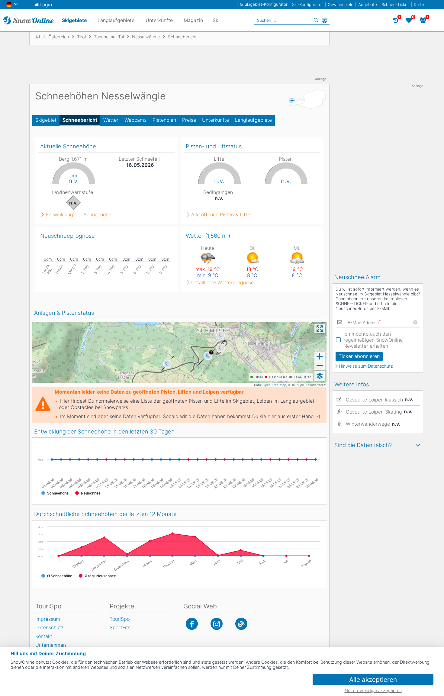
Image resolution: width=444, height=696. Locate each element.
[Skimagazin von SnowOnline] (241, 624)
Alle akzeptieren (373, 679)
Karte (419, 4)
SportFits (120, 627)
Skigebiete (74, 20)
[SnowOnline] (28, 20)
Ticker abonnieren (359, 356)
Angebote (367, 4)
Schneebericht (80, 120)
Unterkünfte (215, 120)
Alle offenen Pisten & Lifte (220, 214)
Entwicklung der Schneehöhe (78, 214)
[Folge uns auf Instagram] (217, 624)
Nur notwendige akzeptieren (373, 690)
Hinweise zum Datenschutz (366, 366)
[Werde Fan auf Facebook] (192, 624)
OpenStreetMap (274, 385)
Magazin (193, 20)
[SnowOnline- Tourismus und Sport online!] (40, 36)
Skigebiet (45, 120)
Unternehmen (50, 645)
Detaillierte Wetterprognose (222, 282)
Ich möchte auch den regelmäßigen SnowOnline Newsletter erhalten (373, 340)
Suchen (316, 20)
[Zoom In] (319, 356)
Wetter (110, 120)
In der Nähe (324, 20)
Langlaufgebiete (253, 120)
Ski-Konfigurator (307, 4)
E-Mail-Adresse (364, 322)
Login (46, 5)
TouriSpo (120, 619)
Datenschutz (49, 627)
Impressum (47, 619)
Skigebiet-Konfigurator (266, 4)
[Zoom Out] (319, 365)
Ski (216, 20)
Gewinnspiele (340, 4)
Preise (189, 120)
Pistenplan (164, 120)
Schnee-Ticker (395, 4)
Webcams (135, 120)
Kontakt (43, 636)
